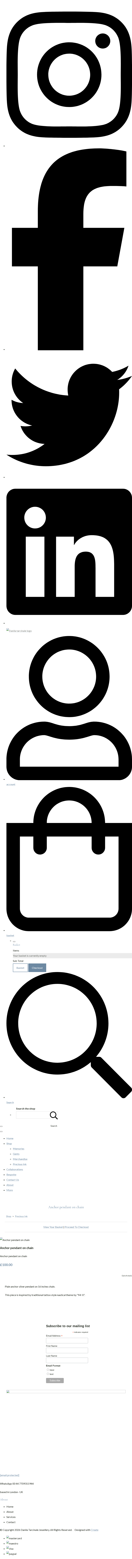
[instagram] (69, 145)
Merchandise (20, 1159)
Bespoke (11, 1174)
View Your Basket (53, 1226)
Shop (9, 1143)
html (52, 1370)
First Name (51, 1346)
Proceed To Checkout (77, 1226)
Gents (16, 1153)
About (10, 1184)
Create (94, 1529)
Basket (20, 967)
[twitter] (69, 477)
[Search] (54, 1115)
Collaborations (14, 1169)
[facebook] (69, 349)
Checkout (37, 967)
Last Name (51, 1355)
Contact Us (12, 1179)
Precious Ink (20, 1164)
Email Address (54, 1335)
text (51, 1374)
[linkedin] (69, 623)
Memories (18, 1148)
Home (9, 1138)
